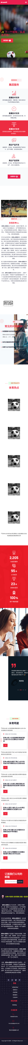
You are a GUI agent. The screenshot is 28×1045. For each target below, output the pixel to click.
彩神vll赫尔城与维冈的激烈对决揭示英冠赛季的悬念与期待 (14, 519)
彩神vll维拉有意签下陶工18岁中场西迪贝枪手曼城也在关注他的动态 (14, 762)
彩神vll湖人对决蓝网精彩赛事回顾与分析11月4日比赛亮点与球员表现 (14, 739)
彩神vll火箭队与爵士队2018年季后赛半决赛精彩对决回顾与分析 (14, 808)
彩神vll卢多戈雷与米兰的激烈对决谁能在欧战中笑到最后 (14, 831)
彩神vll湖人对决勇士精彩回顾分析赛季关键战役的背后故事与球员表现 (14, 785)
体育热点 (15, 989)
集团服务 (6, 40)
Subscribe (20, 881)
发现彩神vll (15, 987)
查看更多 (13, 176)
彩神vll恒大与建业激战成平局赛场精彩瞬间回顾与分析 (14, 407)
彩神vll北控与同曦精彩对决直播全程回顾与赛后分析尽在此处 (14, 853)
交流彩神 (15, 997)
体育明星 (15, 992)
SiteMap (14, 1005)
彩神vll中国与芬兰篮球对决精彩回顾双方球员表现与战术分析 (14, 491)
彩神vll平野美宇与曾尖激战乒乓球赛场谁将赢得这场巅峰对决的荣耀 (14, 435)
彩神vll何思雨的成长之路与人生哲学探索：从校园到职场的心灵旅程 (14, 463)
